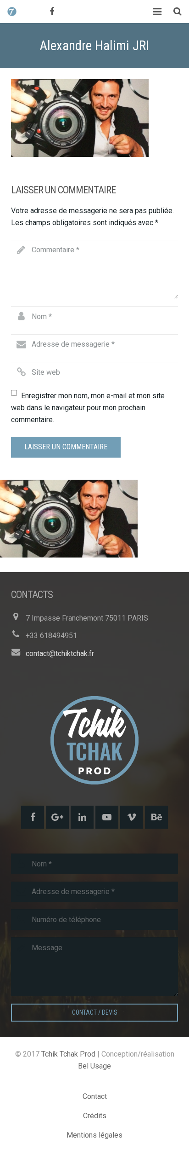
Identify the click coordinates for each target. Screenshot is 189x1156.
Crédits (94, 1115)
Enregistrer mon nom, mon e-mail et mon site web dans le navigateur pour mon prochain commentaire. (88, 407)
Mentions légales (94, 1135)
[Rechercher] (177, 11)
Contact (95, 1096)
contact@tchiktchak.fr (60, 653)
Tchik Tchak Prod (68, 1054)
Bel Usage (94, 1066)
